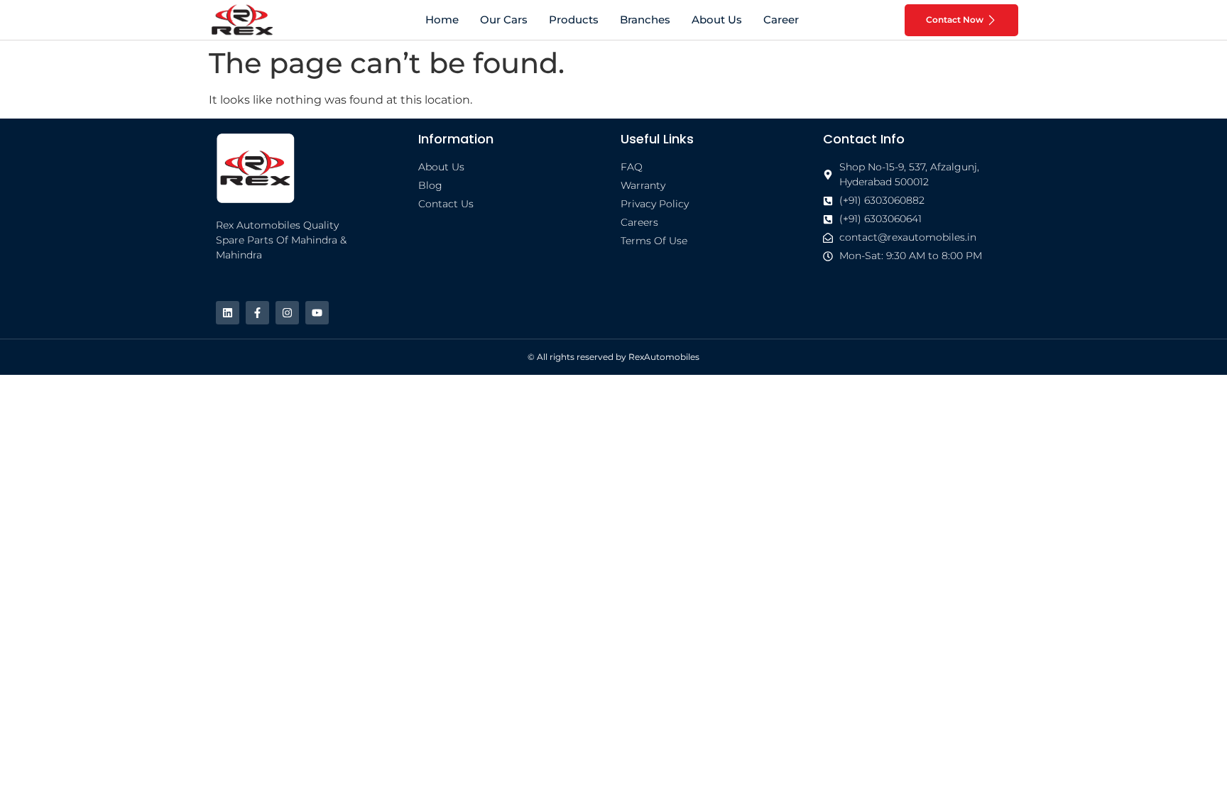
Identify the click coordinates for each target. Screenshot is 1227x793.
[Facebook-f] (257, 312)
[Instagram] (287, 312)
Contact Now (954, 19)
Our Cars (504, 19)
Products (574, 19)
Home (442, 19)
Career (781, 19)
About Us (717, 19)
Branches (645, 19)
